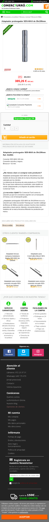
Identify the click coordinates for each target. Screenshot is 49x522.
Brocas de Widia (36, 17)
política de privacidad (28, 483)
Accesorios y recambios (11, 17)
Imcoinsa (20, 225)
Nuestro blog (12, 403)
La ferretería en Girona (16, 400)
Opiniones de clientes (16, 406)
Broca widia (7, 225)
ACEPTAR (24, 517)
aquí (43, 508)
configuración (23, 512)
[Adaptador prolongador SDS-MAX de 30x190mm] (24, 66)
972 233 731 (9, 1)
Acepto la (24, 483)
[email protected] (14, 379)
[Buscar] (46, 12)
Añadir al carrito (27, 137)
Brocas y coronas (25, 17)
